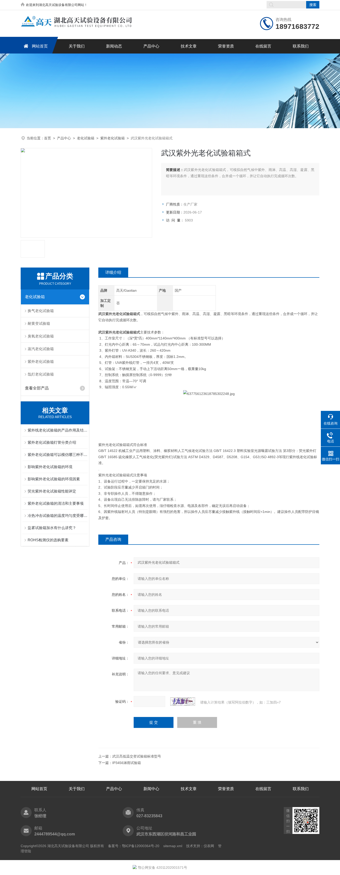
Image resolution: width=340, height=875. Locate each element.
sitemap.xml (172, 846)
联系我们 (301, 46)
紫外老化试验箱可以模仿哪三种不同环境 (57, 454)
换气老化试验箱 (41, 311)
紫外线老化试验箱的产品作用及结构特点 (57, 430)
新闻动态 (114, 46)
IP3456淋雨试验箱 (126, 763)
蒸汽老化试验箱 (41, 349)
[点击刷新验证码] (182, 701)
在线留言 (263, 46)
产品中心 (151, 46)
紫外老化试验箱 (112, 138)
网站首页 (40, 46)
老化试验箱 (85, 138)
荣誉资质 (226, 46)
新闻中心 (151, 789)
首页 (47, 138)
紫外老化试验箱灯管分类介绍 (52, 442)
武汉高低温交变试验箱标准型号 (136, 756)
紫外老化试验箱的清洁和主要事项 (56, 503)
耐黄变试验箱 (39, 323)
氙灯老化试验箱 (41, 374)
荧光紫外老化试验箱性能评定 (52, 491)
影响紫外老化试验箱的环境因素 (54, 479)
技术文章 (189, 46)
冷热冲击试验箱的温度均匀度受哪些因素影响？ (57, 515)
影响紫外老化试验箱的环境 (50, 467)
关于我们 (77, 46)
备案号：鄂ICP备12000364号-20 (133, 846)
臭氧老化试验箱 (41, 336)
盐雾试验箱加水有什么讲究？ (52, 528)
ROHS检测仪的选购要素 (48, 540)
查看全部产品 (37, 388)
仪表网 (209, 846)
